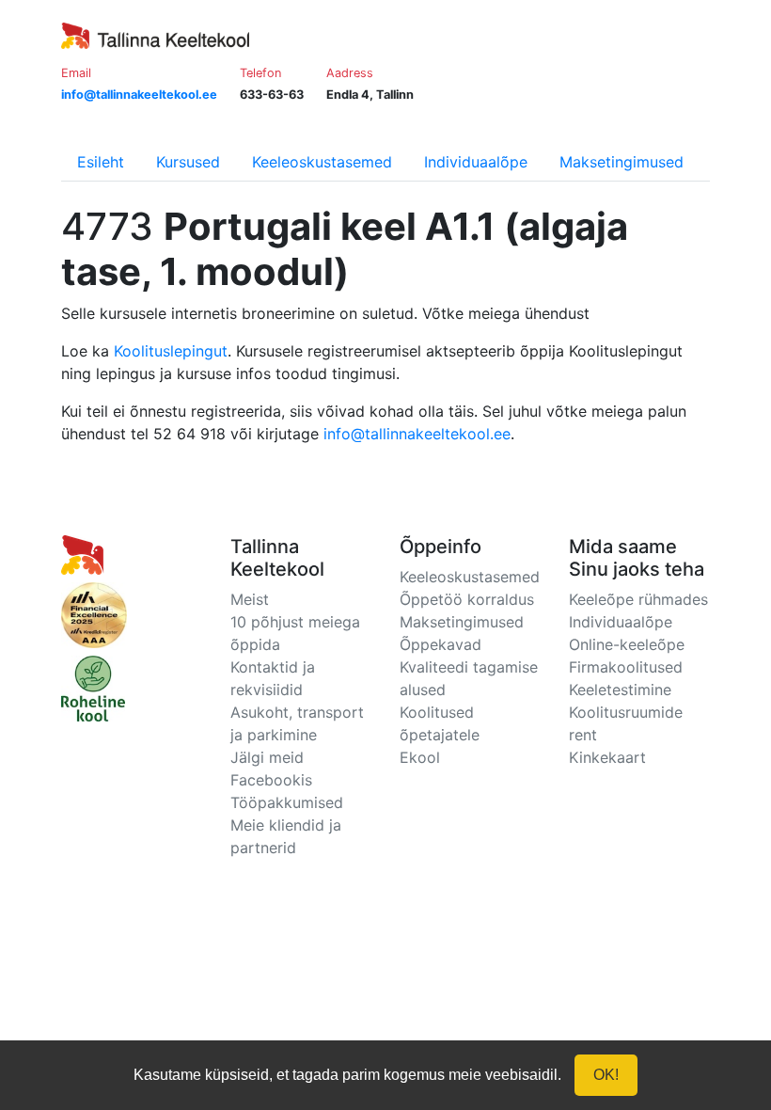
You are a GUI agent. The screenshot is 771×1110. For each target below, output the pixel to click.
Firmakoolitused (626, 667)
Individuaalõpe (475, 161)
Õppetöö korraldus (467, 599)
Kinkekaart (607, 757)
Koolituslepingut (171, 350)
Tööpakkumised (286, 802)
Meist (249, 599)
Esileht (100, 161)
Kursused (188, 161)
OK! (606, 1075)
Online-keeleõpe (626, 644)
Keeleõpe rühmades (638, 599)
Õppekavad (440, 644)
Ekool (420, 757)
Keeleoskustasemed (322, 161)
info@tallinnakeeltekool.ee (417, 433)
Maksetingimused (621, 161)
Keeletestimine (620, 689)
